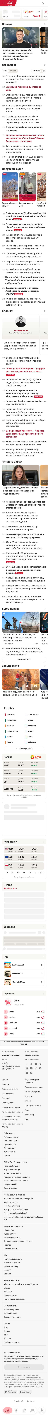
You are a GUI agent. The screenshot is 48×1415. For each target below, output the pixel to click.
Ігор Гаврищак (21, 330)
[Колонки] (44, 311)
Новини (7, 24)
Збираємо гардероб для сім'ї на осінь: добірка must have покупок (20, 693)
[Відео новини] (44, 608)
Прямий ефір (10, 1144)
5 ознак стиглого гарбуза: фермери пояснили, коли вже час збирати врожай (24, 238)
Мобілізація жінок (12, 1206)
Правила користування (11, 1107)
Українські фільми (12, 1263)
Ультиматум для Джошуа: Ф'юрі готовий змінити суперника (22, 528)
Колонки (7, 311)
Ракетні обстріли (11, 1166)
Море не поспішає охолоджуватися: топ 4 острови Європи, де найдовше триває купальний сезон (25, 505)
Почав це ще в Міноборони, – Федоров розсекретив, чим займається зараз (25, 371)
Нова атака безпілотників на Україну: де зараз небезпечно (26, 403)
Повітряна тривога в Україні (17, 1177)
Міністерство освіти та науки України (21, 1284)
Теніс (6, 1335)
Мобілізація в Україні (14, 1195)
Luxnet (32, 1401)
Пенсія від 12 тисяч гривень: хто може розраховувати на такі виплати (25, 247)
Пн (18, 873)
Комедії (7, 1270)
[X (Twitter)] (31, 1064)
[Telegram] (40, 1064)
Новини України (11, 1141)
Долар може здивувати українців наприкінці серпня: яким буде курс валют (23, 361)
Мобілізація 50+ (10, 1202)
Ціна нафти (9, 1230)
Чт (35, 873)
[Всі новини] (44, 65)
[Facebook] (27, 1064)
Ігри (26, 1119)
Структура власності (33, 1106)
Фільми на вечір (11, 1266)
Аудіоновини (9, 1152)
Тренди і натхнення (13, 1317)
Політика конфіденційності (12, 1112)
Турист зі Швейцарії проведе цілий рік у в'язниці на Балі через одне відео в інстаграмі (25, 79)
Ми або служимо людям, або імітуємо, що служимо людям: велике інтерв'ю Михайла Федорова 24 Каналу (18, 54)
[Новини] (44, 24)
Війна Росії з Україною (15, 1162)
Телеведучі (6, 1098)
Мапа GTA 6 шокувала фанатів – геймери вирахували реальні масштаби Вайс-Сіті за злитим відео (24, 545)
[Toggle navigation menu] (4, 3)
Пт (41, 873)
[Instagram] (27, 1068)
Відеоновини (9, 1148)
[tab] (5, 71)
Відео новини (10, 608)
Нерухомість (10, 1305)
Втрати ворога (10, 1188)
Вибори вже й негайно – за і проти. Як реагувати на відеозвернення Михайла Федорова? (26, 588)
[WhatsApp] (40, 1068)
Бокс (6, 1327)
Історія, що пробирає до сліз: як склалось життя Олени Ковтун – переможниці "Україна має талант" (23, 119)
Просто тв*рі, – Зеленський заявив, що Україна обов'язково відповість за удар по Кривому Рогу (25, 280)
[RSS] (31, 1073)
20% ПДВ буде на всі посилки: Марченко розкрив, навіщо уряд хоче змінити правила (26, 570)
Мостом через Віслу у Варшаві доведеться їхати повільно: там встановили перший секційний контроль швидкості (22, 517)
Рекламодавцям (8, 1103)
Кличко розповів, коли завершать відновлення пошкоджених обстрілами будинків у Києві (25, 302)
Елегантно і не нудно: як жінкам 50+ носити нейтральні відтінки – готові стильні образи (24, 149)
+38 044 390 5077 (32, 1055)
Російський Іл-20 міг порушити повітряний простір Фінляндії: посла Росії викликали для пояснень (25, 557)
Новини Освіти (11, 1280)
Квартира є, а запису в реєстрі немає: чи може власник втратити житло (24, 263)
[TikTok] (36, 1068)
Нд (13, 873)
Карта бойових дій (12, 1170)
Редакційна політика (10, 1089)
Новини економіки (13, 1226)
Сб (7, 873)
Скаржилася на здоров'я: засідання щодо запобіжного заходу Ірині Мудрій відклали (20, 490)
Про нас (5, 1080)
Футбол (7, 1331)
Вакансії (28, 1101)
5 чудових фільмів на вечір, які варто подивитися (24, 129)
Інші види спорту (11, 1342)
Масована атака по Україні (16, 1181)
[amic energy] (36, 757)
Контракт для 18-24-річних (16, 1209)
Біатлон (7, 1338)
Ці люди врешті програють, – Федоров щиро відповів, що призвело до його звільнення (25, 434)
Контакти (28, 1096)
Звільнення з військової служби (18, 1198)
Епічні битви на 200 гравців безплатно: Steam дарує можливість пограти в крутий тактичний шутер (25, 98)
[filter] (44, 71)
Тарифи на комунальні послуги (18, 1241)
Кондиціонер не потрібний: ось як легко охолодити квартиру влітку (23, 271)
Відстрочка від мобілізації (15, 1213)
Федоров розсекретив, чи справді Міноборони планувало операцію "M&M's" (22, 291)
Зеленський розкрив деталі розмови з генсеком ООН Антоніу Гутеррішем (25, 536)
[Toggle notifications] (43, 3)
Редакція (5, 1084)
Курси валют (9, 1234)
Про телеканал (8, 1094)
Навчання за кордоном (14, 1299)
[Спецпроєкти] (44, 665)
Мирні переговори (12, 1173)
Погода (7, 1155)
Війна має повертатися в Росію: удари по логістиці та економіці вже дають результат (20, 346)
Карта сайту (29, 1115)
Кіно (6, 1255)
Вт (24, 873)
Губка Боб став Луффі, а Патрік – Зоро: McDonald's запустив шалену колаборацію (25, 423)
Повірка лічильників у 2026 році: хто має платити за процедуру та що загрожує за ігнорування (24, 160)
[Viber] (31, 1068)
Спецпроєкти (10, 665)
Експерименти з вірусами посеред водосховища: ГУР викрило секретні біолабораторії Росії (24, 651)
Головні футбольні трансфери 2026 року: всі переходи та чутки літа (24, 255)
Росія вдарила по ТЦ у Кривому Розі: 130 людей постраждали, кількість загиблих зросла (26, 216)
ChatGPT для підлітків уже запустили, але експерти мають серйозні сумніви (25, 579)
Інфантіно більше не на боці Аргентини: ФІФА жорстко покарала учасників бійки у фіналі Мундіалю (24, 412)
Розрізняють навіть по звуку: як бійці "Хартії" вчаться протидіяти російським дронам (25, 227)
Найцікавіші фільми (13, 1259)
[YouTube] (36, 1064)
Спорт (7, 1323)
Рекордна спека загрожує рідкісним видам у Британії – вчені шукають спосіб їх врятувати (24, 382)
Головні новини (11, 1137)
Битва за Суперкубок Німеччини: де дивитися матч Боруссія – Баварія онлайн (24, 108)
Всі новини (9, 65)
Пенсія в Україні (11, 1249)
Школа (7, 1288)
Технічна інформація (32, 1092)
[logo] (10, 3)
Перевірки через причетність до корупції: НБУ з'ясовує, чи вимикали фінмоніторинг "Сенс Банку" (24, 452)
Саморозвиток (10, 1295)
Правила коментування (34, 1087)
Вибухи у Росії (10, 1184)
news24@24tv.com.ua (10, 1055)
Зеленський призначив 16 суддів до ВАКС (23, 88)
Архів (27, 1110)
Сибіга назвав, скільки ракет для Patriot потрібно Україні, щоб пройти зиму (26, 443)
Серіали (7, 1274)
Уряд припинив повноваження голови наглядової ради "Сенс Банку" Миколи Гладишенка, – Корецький (25, 138)
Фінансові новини (12, 1237)
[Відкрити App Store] (25, 1392)
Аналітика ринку (11, 1310)
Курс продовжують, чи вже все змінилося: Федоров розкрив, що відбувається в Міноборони (24, 393)
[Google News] (27, 1073)
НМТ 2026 (8, 1292)
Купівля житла (10, 1313)
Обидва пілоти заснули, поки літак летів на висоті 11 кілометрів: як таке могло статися (25, 599)
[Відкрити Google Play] (10, 1392)
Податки (7, 1245)
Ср (30, 873)
